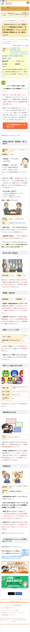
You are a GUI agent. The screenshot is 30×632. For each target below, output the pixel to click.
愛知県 (4, 58)
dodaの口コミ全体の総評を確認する (13, 556)
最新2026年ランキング (11, 14)
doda (9, 58)
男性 (20, 56)
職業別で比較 (18, 14)
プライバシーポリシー (18, 612)
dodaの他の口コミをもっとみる (11, 558)
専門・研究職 (14, 56)
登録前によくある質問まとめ (25, 14)
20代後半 (5, 56)
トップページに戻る (4, 14)
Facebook (19, 593)
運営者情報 (17, 605)
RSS (16, 610)
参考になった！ (25, 552)
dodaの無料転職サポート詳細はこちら (16, 125)
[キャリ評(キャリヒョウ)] (7, 3)
